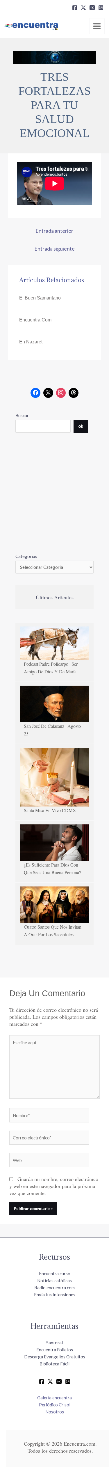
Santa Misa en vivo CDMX (50, 810)
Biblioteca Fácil (54, 1363)
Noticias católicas (54, 1280)
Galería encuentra (54, 1397)
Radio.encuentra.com (54, 1287)
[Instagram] (100, 7)
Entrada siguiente (54, 248)
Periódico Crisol (54, 1404)
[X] (83, 7)
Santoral (54, 1342)
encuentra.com (35, 319)
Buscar (22, 415)
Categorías (26, 556)
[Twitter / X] (50, 1381)
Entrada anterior (54, 230)
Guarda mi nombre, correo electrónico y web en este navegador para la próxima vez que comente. (53, 1185)
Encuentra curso (54, 1273)
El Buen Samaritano (40, 297)
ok (80, 426)
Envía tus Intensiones (54, 1294)
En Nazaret (30, 341)
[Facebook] (74, 7)
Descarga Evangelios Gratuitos (54, 1356)
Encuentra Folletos (54, 1349)
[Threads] (92, 7)
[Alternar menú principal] (97, 26)
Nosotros (54, 1411)
